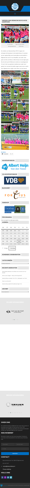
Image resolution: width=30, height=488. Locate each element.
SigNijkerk (5, 485)
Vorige (6, 248)
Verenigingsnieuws (12, 46)
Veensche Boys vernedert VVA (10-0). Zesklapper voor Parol (14, 278)
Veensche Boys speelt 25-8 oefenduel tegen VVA (12, 283)
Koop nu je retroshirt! (6, 281)
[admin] (13, 1)
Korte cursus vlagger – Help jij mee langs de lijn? (12, 275)
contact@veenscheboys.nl (9, 466)
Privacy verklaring (7, 469)
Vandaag (12, 248)
